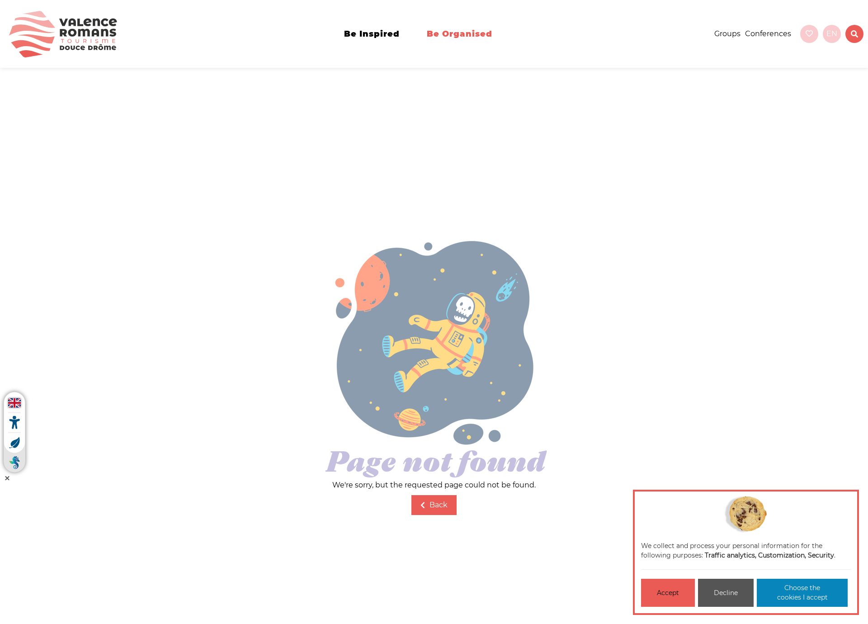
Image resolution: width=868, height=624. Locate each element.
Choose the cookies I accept (802, 592)
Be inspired (372, 34)
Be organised (459, 34)
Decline (726, 593)
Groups (727, 33)
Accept (668, 593)
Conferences (768, 33)
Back (438, 505)
